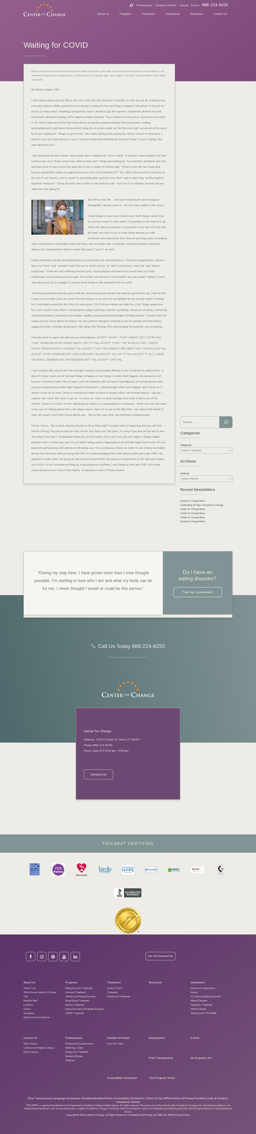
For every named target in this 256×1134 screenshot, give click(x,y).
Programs (125, 14)
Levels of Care (114, 988)
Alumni (194, 992)
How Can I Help (115, 1043)
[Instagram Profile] (41, 956)
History (27, 1009)
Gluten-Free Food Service (37, 1017)
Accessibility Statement (122, 1078)
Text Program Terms (162, 1078)
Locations (28, 1004)
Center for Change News (192, 501)
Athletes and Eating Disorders (80, 996)
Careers (183, 5)
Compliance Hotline (128, 1102)
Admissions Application (203, 988)
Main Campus (30, 1043)
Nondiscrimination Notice (97, 1098)
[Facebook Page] (30, 956)
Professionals (144, 5)
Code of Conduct (217, 1098)
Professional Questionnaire (79, 1043)
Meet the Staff (30, 1000)
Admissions (173, 14)
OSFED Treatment (74, 1013)
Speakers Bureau (74, 1056)
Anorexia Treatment (75, 992)
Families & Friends (166, 5)
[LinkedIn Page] (75, 956)
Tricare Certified (128, 843)
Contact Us (220, 14)
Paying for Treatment (201, 1004)
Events (195, 5)
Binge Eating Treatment (77, 1000)
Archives (184, 473)
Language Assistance (66, 1098)
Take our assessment (197, 592)
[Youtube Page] (64, 956)
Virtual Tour (30, 988)
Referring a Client (74, 1047)
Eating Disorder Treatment (78, 988)
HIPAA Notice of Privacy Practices (184, 1098)
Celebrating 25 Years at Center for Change (201, 505)
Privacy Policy (182, 1115)
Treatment (148, 14)
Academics (29, 1013)
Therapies (112, 992)
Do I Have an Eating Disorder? (206, 996)
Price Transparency (161, 1058)
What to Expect (198, 1009)
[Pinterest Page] (53, 956)
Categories (186, 445)
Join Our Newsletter (160, 956)
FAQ (26, 996)
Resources (196, 14)
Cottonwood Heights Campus (39, 1047)
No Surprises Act (201, 1058)
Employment (157, 1038)
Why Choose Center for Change (40, 992)
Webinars (70, 1060)
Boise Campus (31, 1052)
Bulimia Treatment (74, 1004)
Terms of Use (154, 1098)
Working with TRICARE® (203, 1013)
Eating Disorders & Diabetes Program (84, 1009)
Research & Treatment (118, 996)
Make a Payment (199, 1000)
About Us (103, 14)
